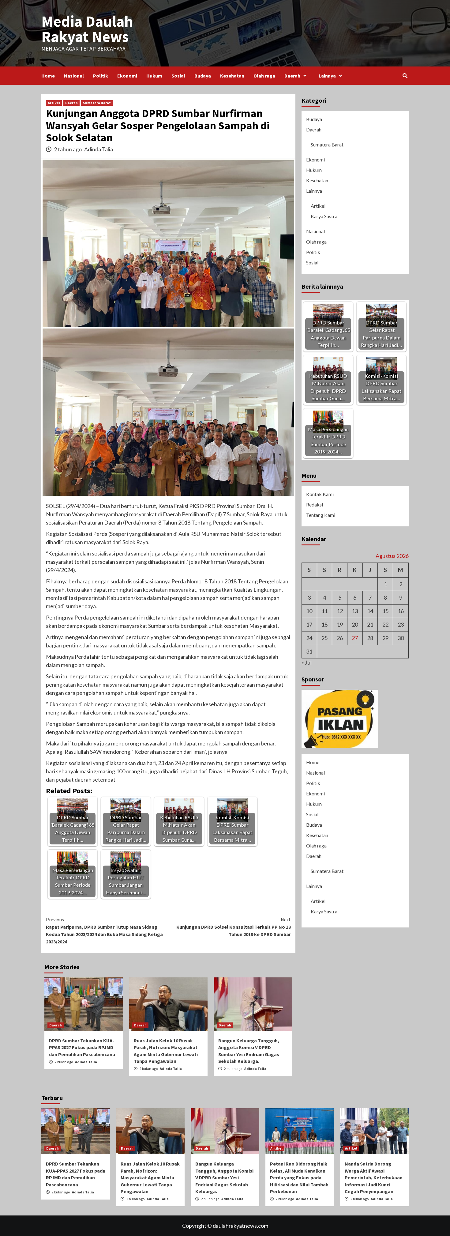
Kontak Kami (320, 494)
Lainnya (327, 76)
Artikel (54, 102)
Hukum (154, 76)
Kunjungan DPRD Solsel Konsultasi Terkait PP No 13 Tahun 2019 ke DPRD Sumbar (233, 926)
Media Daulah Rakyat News (87, 29)
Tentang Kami (320, 515)
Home (48, 76)
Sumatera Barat (97, 102)
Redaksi (314, 504)
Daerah (292, 76)
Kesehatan (232, 76)
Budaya (202, 76)
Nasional (74, 76)
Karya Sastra (324, 216)
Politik (100, 76)
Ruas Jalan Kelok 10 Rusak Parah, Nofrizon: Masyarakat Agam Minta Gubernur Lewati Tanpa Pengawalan (150, 1177)
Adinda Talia (98, 149)
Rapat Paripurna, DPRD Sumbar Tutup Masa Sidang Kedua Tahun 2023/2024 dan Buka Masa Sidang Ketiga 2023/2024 (104, 930)
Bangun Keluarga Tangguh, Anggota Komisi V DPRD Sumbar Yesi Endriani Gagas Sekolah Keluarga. (224, 1177)
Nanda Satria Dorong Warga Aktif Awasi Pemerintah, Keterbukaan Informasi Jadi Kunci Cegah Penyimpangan (374, 1177)
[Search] (405, 76)
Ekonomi (127, 76)
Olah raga (264, 76)
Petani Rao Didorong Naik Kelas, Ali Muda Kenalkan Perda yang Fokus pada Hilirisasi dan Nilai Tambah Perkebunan (299, 1177)
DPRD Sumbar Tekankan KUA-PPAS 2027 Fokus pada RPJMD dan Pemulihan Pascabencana (82, 1047)
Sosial (178, 76)
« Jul (307, 662)
